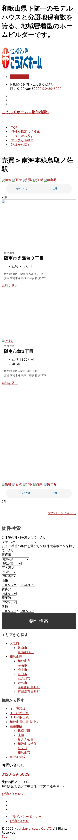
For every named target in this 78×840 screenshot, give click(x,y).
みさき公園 (26, 739)
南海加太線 (18, 757)
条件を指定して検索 (25, 131)
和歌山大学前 (27, 744)
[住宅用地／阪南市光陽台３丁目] (39, 248)
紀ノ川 (22, 748)
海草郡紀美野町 (29, 687)
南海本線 (16, 726)
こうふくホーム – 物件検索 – (25, 112)
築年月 (52, 180)
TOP (14, 127)
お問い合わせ (19, 77)
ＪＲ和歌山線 (19, 717)
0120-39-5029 (50, 89)
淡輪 (21, 735)
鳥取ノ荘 (24, 730)
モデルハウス (23, 188)
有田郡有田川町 (29, 691)
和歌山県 (16, 656)
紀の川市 (24, 678)
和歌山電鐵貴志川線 (24, 722)
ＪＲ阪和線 (18, 709)
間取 (29, 180)
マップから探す (22, 140)
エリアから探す (22, 136)
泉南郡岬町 (26, 652)
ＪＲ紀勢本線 (19, 713)
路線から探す (20, 145)
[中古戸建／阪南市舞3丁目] (7, 341)
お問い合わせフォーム (18, 794)
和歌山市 (24, 661)
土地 (55, 188)
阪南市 (22, 648)
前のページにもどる (62, 513)
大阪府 (14, 643)
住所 (40, 180)
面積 (18, 180)
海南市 (22, 665)
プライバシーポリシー (26, 816)
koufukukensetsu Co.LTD (33, 828)
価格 (8, 180)
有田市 (22, 674)
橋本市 (22, 670)
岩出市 (22, 683)
